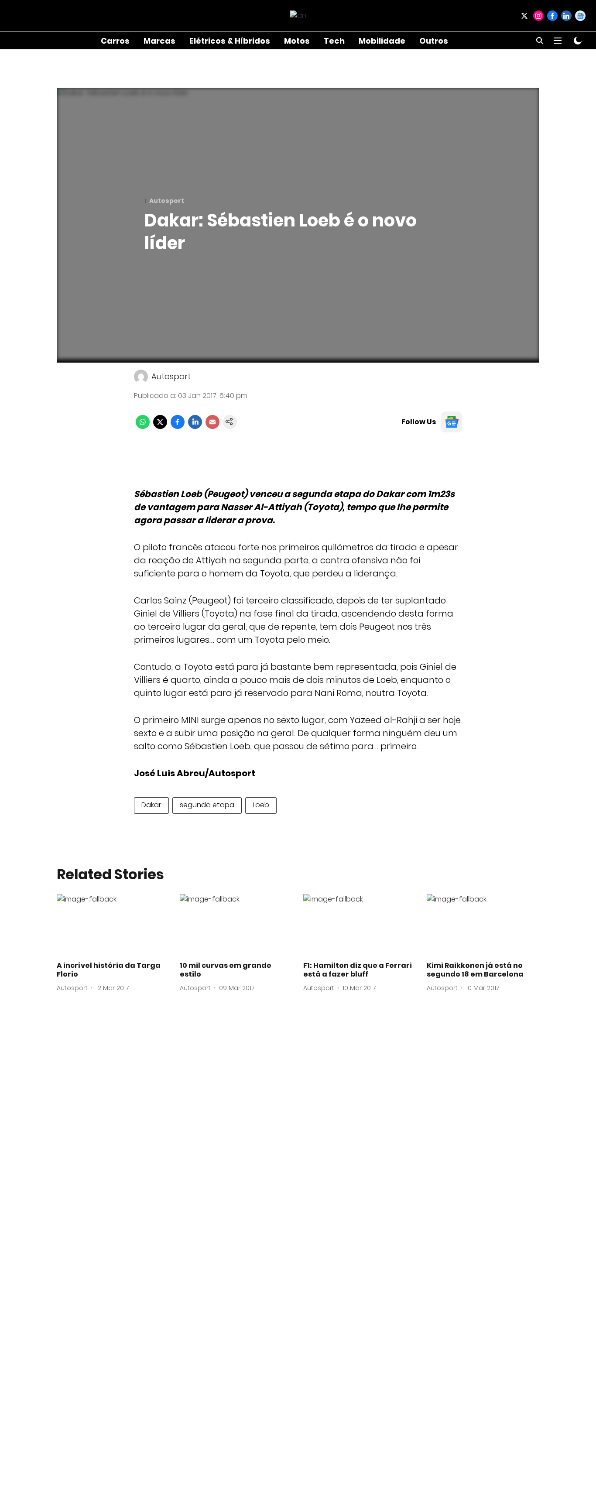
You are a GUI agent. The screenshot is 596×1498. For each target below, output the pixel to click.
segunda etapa (207, 805)
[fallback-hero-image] (113, 925)
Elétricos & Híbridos (229, 40)
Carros (115, 40)
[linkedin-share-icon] (195, 427)
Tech (334, 40)
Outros (433, 40)
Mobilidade (382, 40)
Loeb (261, 805)
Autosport (171, 376)
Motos (297, 40)
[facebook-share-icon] (178, 427)
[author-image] (141, 377)
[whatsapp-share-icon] (143, 427)
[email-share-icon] (212, 427)
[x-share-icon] (160, 427)
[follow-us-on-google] (451, 421)
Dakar (151, 805)
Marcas (159, 40)
